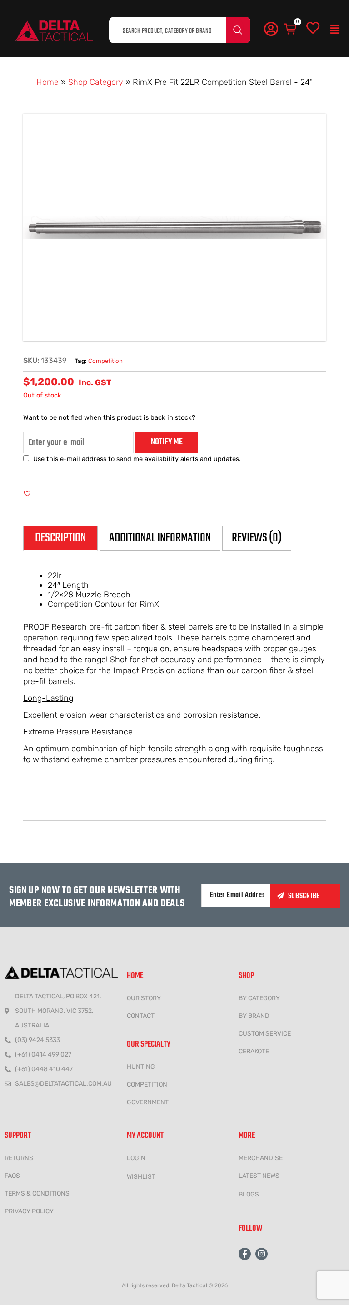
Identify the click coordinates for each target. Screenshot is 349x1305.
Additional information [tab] (160, 538)
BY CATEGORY (259, 998)
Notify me (167, 442)
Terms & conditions (37, 1193)
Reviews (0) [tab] (257, 538)
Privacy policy (29, 1211)
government (148, 1102)
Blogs (249, 1194)
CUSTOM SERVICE (265, 1033)
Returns (19, 1158)
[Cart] (291, 29)
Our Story (144, 998)
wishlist (141, 1177)
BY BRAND (254, 1016)
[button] (335, 29)
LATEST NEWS (259, 1176)
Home (47, 82)
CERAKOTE (254, 1051)
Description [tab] (60, 538)
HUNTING (141, 1067)
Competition (105, 360)
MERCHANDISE (261, 1158)
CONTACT (141, 1016)
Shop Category (95, 82)
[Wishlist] (312, 28)
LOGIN (136, 1158)
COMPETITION (147, 1084)
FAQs (12, 1176)
